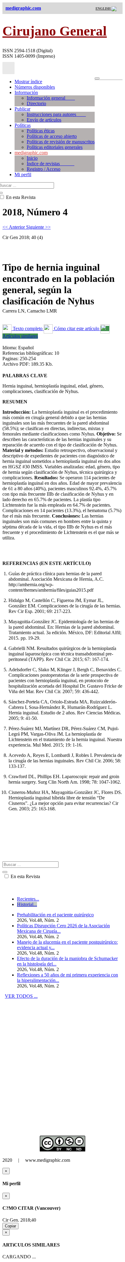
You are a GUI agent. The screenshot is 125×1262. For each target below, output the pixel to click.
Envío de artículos (44, 119)
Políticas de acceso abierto (52, 136)
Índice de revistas (50, 163)
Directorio (36, 103)
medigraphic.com (31, 152)
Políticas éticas (41, 130)
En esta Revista (24, 876)
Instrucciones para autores (56, 114)
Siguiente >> (38, 227)
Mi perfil (23, 174)
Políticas (23, 125)
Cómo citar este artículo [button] (76, 328)
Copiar (10, 1226)
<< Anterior (14, 227)
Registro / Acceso (43, 169)
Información (26, 92)
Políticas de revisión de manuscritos (61, 141)
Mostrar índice (28, 81)
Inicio (32, 158)
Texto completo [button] (28, 328)
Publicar (22, 108)
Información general (51, 98)
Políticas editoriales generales (55, 147)
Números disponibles (35, 87)
